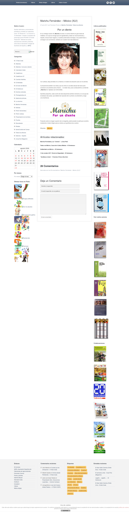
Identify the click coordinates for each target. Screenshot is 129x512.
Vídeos (33, 2)
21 (28, 160)
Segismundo (82, 491)
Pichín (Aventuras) (21, 2)
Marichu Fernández (21, 104)
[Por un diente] (63, 109)
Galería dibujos (18, 477)
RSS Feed (107, 2)
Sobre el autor (63, 2)
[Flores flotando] (25, 230)
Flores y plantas (18, 475)
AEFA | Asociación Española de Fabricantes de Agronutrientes (22, 470)
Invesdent (16, 484)
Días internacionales (81, 473)
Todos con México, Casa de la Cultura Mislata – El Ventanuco (57, 145)
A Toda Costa (19, 60)
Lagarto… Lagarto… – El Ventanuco (102, 479)
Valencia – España (21, 136)
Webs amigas (18, 488)
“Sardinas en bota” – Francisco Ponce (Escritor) (54, 157)
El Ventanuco (19, 89)
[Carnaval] (25, 246)
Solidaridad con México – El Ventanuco (51, 149)
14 (28, 158)
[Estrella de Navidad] (25, 191)
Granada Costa (18, 480)
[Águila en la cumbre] (18, 191)
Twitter (113, 2)
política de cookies (124, 507)
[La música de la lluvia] (25, 254)
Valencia (70, 493)
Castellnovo (19, 73)
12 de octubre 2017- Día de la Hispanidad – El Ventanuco (56, 153)
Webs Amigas (43, 2)
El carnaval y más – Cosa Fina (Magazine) (103, 474)
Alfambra (18, 64)
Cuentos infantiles (21, 79)
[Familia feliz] (26, 238)
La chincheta (71, 482)
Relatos (18, 126)
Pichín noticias (20, 114)
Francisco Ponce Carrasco (64, 14)
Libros (53, 2)
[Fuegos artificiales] (27, 198)
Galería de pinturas (21, 98)
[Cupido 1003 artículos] (18, 262)
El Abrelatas (19, 82)
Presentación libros (73, 488)
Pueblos (83, 488)
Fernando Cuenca (19, 473)
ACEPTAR (65, 510)
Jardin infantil (77, 479)
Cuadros (83, 470)
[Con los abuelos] (27, 207)
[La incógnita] (18, 246)
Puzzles (18, 120)
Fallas (69, 479)
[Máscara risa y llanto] (18, 230)
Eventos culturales (21, 92)
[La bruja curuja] (25, 262)
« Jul (15, 168)
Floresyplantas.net (21, 95)
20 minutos (17, 467)
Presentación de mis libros (23, 117)
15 (31, 158)
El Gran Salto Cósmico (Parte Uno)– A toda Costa (103, 484)
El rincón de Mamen (21, 85)
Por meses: (17, 176)
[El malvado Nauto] (25, 223)
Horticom (16, 482)
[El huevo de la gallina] (28, 215)
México (50, 128)
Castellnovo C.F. (80, 467)
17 (16, 160)
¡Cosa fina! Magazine (21, 139)
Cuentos (70, 473)
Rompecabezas (72, 491)
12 (22, 158)
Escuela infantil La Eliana (75, 476)
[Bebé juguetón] (18, 215)
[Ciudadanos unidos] (18, 238)
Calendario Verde (20, 70)
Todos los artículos (21, 132)
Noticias (18, 107)
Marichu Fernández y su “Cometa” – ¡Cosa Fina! (54, 141)
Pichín (69, 485)
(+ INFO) (28, 45)
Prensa (76, 485)
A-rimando (71, 467)
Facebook (110, 2)
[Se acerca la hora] (18, 254)
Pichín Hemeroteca (21, 111)
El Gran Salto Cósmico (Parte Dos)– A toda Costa (103, 468)
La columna (19, 101)
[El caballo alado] (18, 223)
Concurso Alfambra (73, 470)
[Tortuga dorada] (18, 198)
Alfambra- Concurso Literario (24, 67)
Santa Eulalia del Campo (23, 129)
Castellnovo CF (20, 76)
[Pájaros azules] (18, 207)
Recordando (19, 123)
